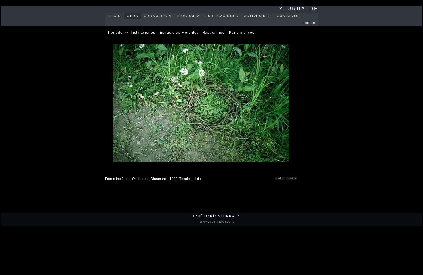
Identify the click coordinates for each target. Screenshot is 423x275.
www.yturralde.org (217, 221)
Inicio (114, 16)
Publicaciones (221, 16)
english (308, 22)
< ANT (280, 178)
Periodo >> (118, 32)
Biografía (188, 16)
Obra (132, 16)
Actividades (257, 16)
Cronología (158, 16)
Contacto (288, 16)
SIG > (291, 178)
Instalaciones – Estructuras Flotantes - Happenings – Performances (192, 32)
